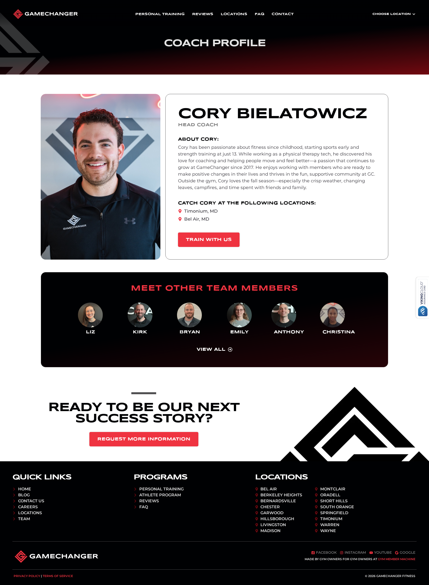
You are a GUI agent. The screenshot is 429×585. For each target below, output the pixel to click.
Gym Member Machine (396, 559)
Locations (234, 14)
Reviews (202, 14)
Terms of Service (58, 576)
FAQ (259, 14)
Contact (283, 14)
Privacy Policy (27, 576)
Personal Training (160, 14)
